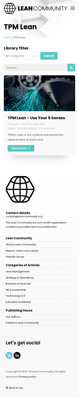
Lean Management (33, 124)
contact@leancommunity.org (24, 216)
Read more (19, 148)
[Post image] (39, 93)
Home (8, 37)
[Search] (71, 67)
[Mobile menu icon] (72, 8)
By (26, 128)
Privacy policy (27, 377)
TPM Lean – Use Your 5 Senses (36, 118)
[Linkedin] (9, 355)
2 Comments (47, 128)
